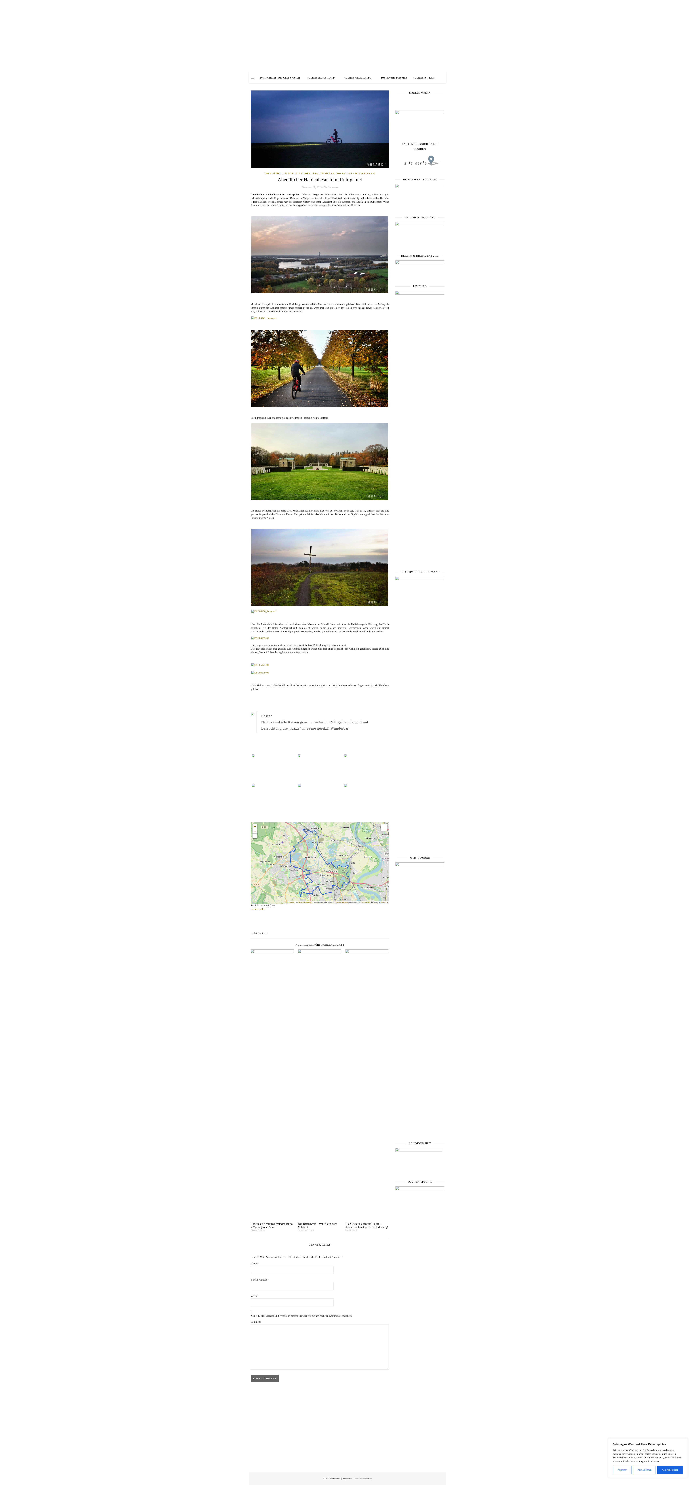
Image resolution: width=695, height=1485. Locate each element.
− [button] (255, 831)
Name (255, 1263)
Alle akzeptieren (670, 1470)
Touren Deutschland (321, 78)
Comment (256, 1322)
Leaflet (291, 902)
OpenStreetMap (305, 902)
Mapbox (384, 902)
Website (255, 1296)
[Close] (684, 1441)
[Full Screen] (254, 836)
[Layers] (384, 827)
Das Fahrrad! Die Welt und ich (280, 78)
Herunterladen (258, 909)
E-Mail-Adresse (260, 1279)
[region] (648, 1458)
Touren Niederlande (357, 78)
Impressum (347, 1478)
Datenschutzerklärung (362, 1478)
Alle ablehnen (644, 1470)
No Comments (331, 187)
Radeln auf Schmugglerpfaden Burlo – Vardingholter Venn (272, 1225)
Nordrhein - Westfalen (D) (355, 173)
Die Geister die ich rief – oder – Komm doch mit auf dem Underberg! (366, 1225)
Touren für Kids (424, 78)
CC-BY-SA (365, 902)
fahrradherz (260, 933)
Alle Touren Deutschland (315, 173)
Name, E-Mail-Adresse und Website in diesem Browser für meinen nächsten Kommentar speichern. (301, 1316)
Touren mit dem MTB (394, 78)
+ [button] (255, 826)
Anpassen (622, 1470)
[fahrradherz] (347, 36)
